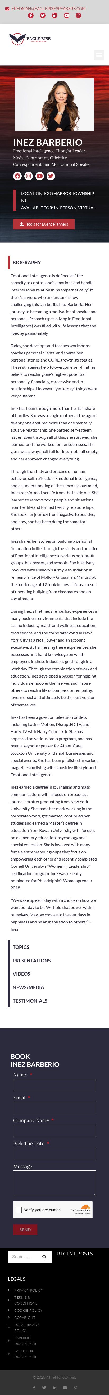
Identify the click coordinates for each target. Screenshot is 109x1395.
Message (22, 1166)
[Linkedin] (55, 1388)
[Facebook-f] (31, 15)
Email (20, 1098)
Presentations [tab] (32, 960)
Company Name (31, 1120)
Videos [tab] (21, 974)
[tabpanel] (54, 604)
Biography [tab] (27, 262)
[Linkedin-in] (54, 15)
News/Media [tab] (28, 987)
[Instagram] (78, 15)
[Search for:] (30, 1257)
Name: (21, 1075)
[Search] (44, 1257)
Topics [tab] (21, 947)
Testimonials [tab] (30, 1001)
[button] (99, 55)
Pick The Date (29, 1143)
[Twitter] (43, 15)
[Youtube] (66, 15)
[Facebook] (17, 176)
